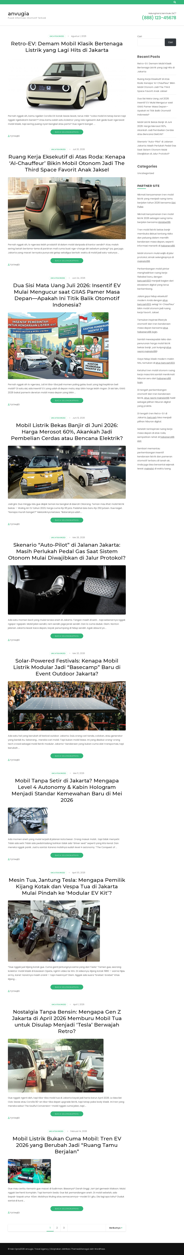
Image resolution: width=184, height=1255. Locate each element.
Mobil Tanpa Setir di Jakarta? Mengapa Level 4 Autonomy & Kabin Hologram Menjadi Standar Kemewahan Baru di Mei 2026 (67, 790)
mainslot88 (143, 261)
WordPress (99, 1249)
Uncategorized (57, 36)
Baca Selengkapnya (67, 132)
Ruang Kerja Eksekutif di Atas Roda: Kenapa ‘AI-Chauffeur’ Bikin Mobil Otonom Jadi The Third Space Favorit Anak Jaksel (66, 163)
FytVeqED (15, 136)
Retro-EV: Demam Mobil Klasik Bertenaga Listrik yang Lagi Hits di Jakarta (67, 46)
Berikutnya (114, 1227)
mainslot (149, 468)
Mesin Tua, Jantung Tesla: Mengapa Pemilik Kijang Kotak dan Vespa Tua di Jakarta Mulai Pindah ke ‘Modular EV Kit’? (67, 886)
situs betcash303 (165, 363)
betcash (152, 417)
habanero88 (168, 245)
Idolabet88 (164, 222)
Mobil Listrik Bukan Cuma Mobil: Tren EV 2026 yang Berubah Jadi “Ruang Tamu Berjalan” (67, 1145)
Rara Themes (72, 1249)
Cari (139, 36)
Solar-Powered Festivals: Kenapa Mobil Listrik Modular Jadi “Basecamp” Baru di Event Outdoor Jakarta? (67, 667)
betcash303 (144, 280)
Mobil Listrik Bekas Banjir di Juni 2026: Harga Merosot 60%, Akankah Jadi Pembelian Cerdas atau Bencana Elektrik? (67, 431)
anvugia (18, 13)
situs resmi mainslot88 (156, 398)
